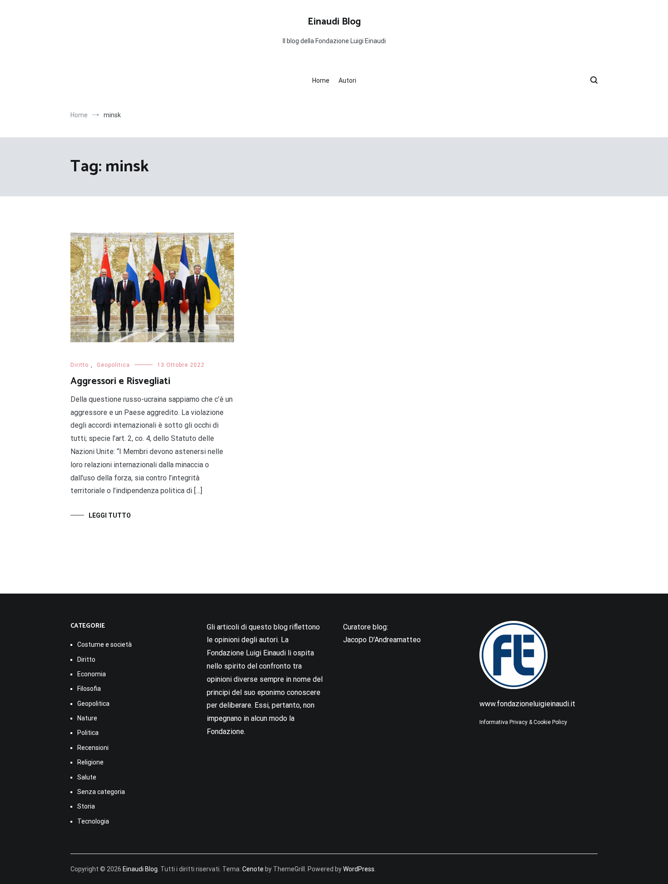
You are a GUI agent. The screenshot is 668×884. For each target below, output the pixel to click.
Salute (86, 777)
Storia (86, 806)
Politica (88, 732)
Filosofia (89, 688)
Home (320, 80)
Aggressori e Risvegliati (120, 381)
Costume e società (104, 644)
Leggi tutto (110, 515)
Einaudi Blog (334, 22)
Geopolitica (113, 365)
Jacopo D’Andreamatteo (382, 639)
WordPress (358, 869)
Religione (90, 762)
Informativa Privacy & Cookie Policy (523, 722)
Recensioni (93, 747)
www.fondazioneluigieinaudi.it (527, 703)
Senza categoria (101, 791)
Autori (347, 80)
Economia (91, 674)
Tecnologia (93, 821)
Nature (87, 718)
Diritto (79, 365)
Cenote (253, 869)
